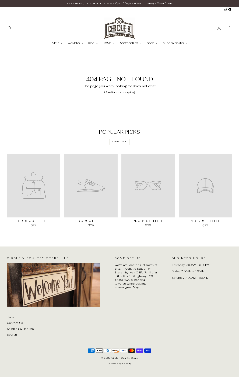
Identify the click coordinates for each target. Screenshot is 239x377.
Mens (56, 43)
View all (119, 141)
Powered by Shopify (119, 363)
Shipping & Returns (20, 328)
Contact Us (15, 323)
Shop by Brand (174, 43)
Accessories (129, 43)
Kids (91, 43)
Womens (74, 43)
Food (151, 43)
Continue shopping (119, 92)
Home (107, 43)
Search (12, 334)
